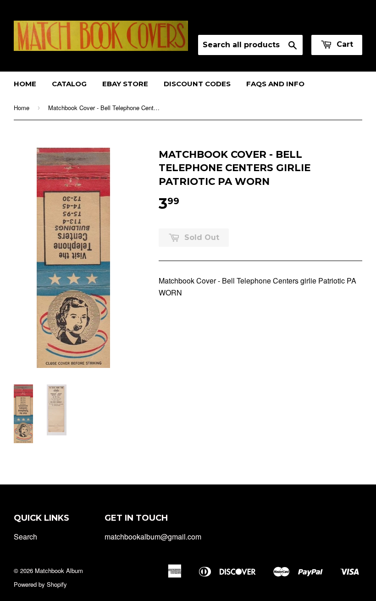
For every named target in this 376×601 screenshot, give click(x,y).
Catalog (69, 83)
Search (25, 536)
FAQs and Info (275, 83)
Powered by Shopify (40, 584)
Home (25, 83)
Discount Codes (197, 83)
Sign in (281, 22)
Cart (343, 44)
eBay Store (125, 83)
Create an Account (334, 22)
